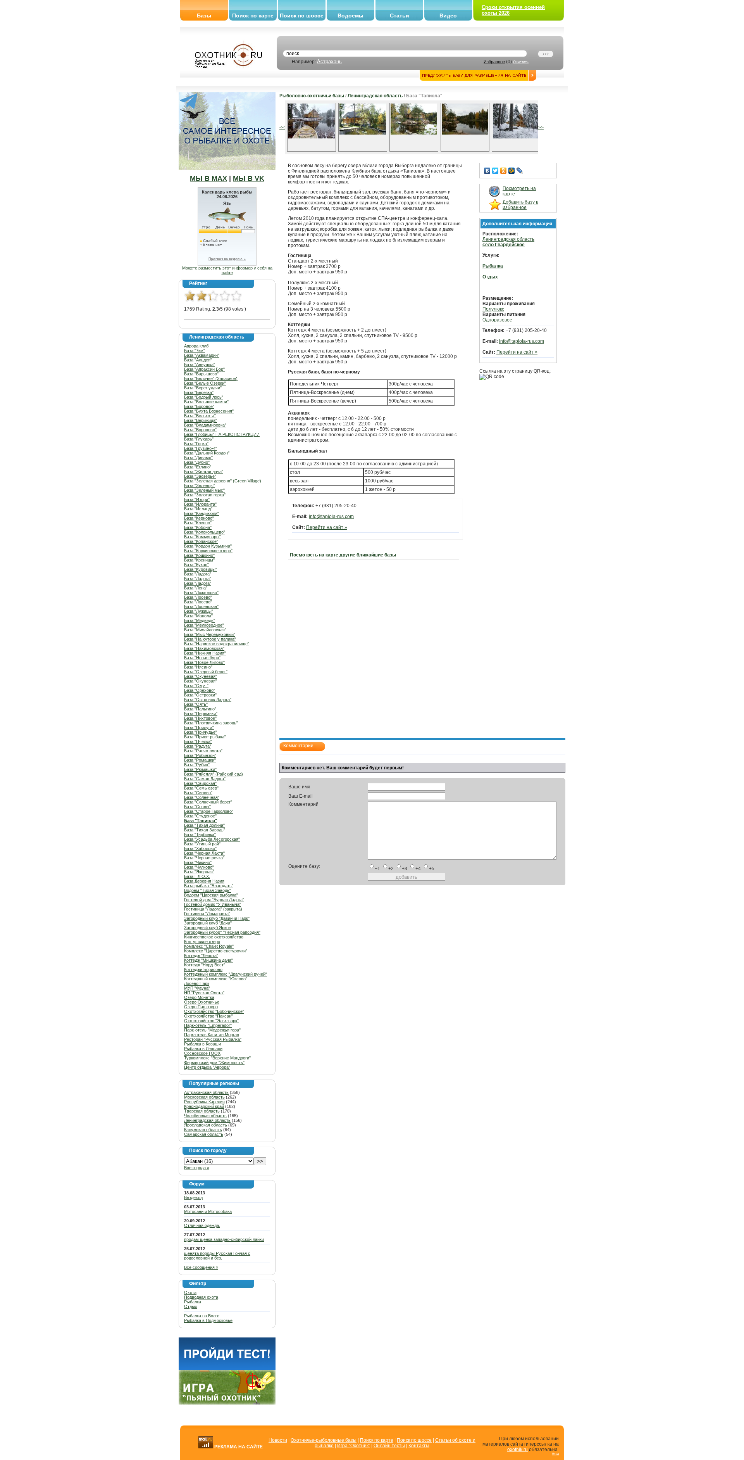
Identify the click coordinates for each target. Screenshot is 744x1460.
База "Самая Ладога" (205, 778)
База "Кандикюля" (201, 513)
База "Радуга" (197, 746)
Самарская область (203, 1134)
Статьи (399, 15)
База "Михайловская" (205, 629)
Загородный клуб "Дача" (208, 923)
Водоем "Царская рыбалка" (211, 895)
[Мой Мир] (512, 171)
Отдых (190, 1306)
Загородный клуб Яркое (207, 927)
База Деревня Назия (204, 881)
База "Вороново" (200, 429)
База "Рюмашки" (200, 769)
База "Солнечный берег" (208, 802)
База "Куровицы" (200, 569)
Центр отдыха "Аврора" (207, 1067)
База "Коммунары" (202, 536)
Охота (190, 1292)
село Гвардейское (503, 244)
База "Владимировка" (205, 425)
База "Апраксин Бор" (204, 369)
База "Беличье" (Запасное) (211, 378)
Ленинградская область (207, 1120)
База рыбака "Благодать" (208, 885)
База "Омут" (196, 685)
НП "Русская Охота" (204, 992)
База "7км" (194, 350)
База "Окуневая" (200, 676)
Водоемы (350, 15)
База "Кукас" (196, 564)
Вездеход (193, 1197)
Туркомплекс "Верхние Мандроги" (217, 1058)
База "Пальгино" (200, 709)
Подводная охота (201, 1297)
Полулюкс (493, 309)
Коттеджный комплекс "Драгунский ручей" (225, 974)
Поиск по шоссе (302, 15)
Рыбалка (192, 1301)
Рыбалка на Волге (201, 1315)
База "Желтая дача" (203, 471)
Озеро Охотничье (201, 1002)
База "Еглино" (197, 467)
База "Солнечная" (201, 797)
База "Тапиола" (200, 820)
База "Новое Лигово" (204, 662)
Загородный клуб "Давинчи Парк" (217, 918)
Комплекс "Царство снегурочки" (215, 951)
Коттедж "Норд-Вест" (204, 964)
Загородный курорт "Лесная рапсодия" (222, 932)
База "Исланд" (198, 508)
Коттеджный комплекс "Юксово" (215, 978)
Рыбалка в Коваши (202, 1044)
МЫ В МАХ (208, 178)
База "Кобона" (198, 527)
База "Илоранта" (200, 504)
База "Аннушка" (199, 364)
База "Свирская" (200, 783)
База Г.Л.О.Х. (197, 876)
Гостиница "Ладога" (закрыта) (213, 909)
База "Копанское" (201, 541)
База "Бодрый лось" (203, 397)
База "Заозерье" (200, 476)
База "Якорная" (199, 871)
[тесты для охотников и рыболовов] (227, 1368)
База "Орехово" (199, 690)
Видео (448, 15)
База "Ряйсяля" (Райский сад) (213, 774)
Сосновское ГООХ (202, 1053)
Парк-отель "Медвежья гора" (212, 1030)
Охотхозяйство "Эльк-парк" (211, 1020)
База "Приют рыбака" (205, 736)
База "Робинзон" (200, 755)
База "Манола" (198, 615)
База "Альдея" (198, 360)
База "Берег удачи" (203, 387)
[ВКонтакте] (487, 171)
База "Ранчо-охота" (203, 750)
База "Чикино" (198, 862)
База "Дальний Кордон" (206, 453)
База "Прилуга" (199, 727)
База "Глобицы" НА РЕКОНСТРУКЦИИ (222, 434)
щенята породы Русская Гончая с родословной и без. (217, 1255)
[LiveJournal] (520, 171)
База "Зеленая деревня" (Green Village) (222, 481)
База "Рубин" (197, 764)
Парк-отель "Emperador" (208, 1025)
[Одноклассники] (503, 171)
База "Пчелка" (198, 741)
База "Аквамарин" (201, 355)
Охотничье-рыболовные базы (323, 1440)
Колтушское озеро (202, 941)
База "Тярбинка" (200, 834)
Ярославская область (205, 1125)
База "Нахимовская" (204, 648)
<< (282, 127)
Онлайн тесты (389, 1445)
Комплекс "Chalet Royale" (209, 946)
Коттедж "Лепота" (201, 955)
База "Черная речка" (204, 857)
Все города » (196, 1167)
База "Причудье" (200, 732)
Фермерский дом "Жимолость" (214, 1062)
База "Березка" (199, 392)
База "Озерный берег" (205, 671)
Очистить (521, 62)
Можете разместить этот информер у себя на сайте (227, 270)
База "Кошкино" (199, 555)
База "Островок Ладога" (207, 699)
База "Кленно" (198, 522)
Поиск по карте (253, 15)
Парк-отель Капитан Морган (211, 1034)
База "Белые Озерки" (205, 383)
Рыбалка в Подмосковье (208, 1320)
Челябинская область (205, 1115)
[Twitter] (495, 171)
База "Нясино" (198, 667)
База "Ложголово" (201, 592)
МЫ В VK (248, 178)
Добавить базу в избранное (520, 204)
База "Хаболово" (200, 848)
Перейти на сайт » (326, 527)
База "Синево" (198, 792)
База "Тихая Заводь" (204, 830)
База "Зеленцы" (199, 485)
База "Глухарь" (199, 439)
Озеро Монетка (199, 997)
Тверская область (202, 1111)
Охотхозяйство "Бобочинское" (214, 1011)
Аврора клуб (196, 346)
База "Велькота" (200, 415)
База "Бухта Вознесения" (209, 411)
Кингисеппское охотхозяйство (213, 937)
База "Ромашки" (200, 760)
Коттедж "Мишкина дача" (208, 960)
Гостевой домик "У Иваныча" (212, 904)
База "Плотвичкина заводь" (211, 722)
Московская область (204, 1097)
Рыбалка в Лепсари (203, 1048)
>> (541, 127)
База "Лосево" (198, 597)
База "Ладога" (197, 574)
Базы (204, 15)
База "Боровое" (199, 406)
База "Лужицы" (198, 611)
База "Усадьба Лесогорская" (212, 839)
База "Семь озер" (201, 788)
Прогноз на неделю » (227, 259)
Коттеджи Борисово (203, 969)
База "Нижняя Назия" (205, 653)
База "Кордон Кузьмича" (208, 546)
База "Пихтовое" (200, 718)
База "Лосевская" (201, 606)
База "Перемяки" (200, 713)
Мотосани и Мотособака (208, 1211)
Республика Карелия (204, 1101)
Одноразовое (497, 320)
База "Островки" (200, 695)
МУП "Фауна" (197, 988)
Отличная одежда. (202, 1225)
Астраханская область (206, 1092)
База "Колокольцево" (204, 532)
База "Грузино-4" (200, 448)
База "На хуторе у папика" (210, 639)
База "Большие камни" (206, 401)
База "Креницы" (199, 560)
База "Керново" (199, 518)
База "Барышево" (201, 373)
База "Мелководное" (204, 625)
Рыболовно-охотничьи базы (311, 95)
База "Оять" (196, 704)
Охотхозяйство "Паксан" (208, 1016)
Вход (555, 1453)
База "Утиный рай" (202, 843)
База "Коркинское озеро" (208, 550)
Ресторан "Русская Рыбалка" (212, 1039)
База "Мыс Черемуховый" (209, 634)
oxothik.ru (517, 1449)
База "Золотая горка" (205, 494)
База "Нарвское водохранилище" (216, 643)
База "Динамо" (198, 457)
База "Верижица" (200, 420)
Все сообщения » (201, 1267)
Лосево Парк (196, 983)
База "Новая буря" (202, 657)
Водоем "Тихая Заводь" (207, 890)
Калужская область (203, 1129)
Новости (278, 1440)
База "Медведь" (199, 620)
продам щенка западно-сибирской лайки (224, 1239)
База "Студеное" (200, 816)
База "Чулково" (199, 867)
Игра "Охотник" (353, 1445)
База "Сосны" (197, 806)
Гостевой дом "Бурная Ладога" (214, 899)
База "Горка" (196, 443)
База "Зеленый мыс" (204, 490)
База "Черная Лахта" (204, 853)
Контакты (418, 1445)
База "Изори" (197, 499)
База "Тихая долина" (204, 825)
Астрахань (329, 61)
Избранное (494, 61)
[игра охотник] (227, 1403)
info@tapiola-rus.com (331, 516)
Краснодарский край (204, 1106)
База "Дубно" (197, 462)
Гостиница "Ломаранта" (207, 913)
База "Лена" (195, 588)
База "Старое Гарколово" (208, 811)
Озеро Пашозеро (201, 1006)
